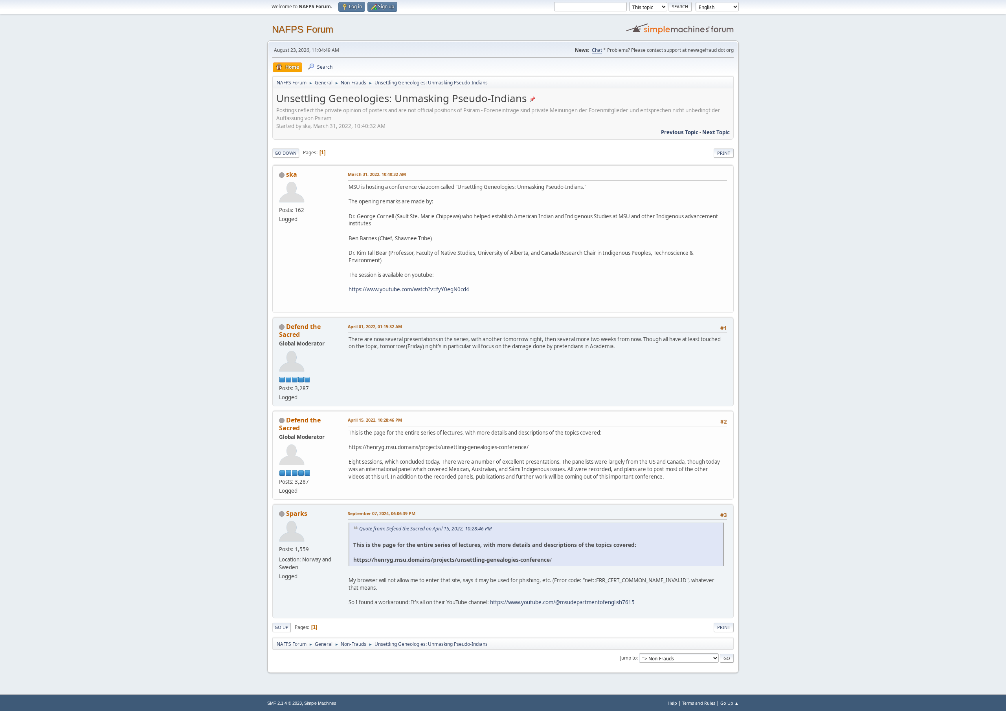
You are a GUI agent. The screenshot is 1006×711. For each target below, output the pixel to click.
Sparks (296, 513)
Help (672, 703)
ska (291, 174)
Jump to (628, 657)
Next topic (716, 132)
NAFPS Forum (302, 29)
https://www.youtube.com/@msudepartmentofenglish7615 (562, 602)
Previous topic (679, 132)
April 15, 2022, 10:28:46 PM (375, 420)
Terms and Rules (698, 703)
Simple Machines (320, 703)
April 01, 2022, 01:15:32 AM (375, 326)
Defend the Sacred (300, 330)
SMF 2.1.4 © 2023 (284, 703)
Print (723, 153)
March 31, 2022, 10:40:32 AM (377, 174)
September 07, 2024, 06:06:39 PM (381, 513)
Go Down (286, 153)
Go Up (281, 627)
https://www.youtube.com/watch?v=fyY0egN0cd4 (409, 289)
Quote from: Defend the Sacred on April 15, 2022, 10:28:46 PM (425, 528)
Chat (597, 50)
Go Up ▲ (729, 703)
